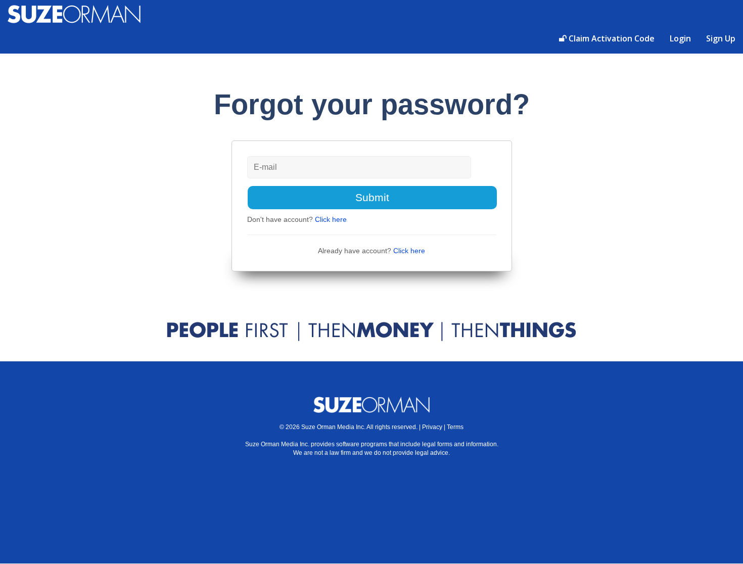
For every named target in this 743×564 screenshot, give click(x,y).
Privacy (432, 427)
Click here (331, 219)
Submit (372, 197)
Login (680, 38)
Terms (455, 427)
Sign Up (720, 38)
